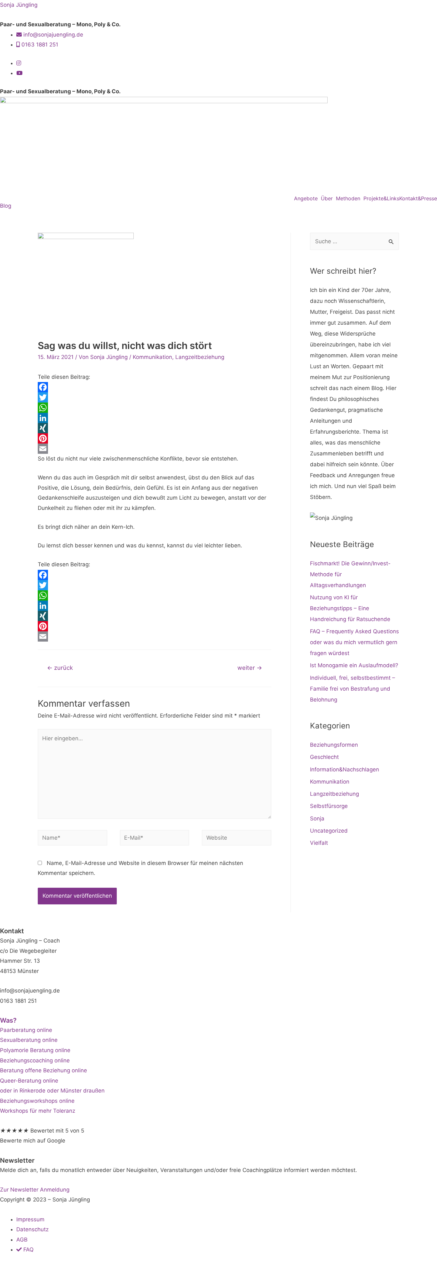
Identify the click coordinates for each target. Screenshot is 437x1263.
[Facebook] (154, 387)
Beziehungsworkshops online (37, 1101)
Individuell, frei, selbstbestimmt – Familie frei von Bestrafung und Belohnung (352, 689)
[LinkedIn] (154, 418)
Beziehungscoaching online (35, 1060)
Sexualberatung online (29, 1040)
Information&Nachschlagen (344, 769)
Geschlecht (324, 757)
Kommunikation (152, 357)
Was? (8, 1020)
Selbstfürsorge (329, 806)
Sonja (317, 818)
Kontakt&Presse (418, 198)
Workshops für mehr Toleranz (37, 1111)
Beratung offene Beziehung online (43, 1070)
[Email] (154, 449)
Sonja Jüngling (18, 5)
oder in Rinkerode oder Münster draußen (52, 1090)
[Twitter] (154, 397)
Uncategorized (329, 830)
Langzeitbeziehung (199, 357)
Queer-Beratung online (29, 1080)
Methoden (348, 198)
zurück (60, 667)
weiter (249, 667)
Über (327, 198)
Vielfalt (319, 843)
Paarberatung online (26, 1030)
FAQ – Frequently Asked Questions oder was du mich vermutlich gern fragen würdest (354, 642)
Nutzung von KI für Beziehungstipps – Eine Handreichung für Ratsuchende (350, 608)
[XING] (154, 428)
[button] (307, 198)
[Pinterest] (154, 438)
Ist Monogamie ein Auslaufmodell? (354, 665)
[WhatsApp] (154, 408)
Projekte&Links (381, 198)
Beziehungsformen (334, 745)
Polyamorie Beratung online (35, 1050)
